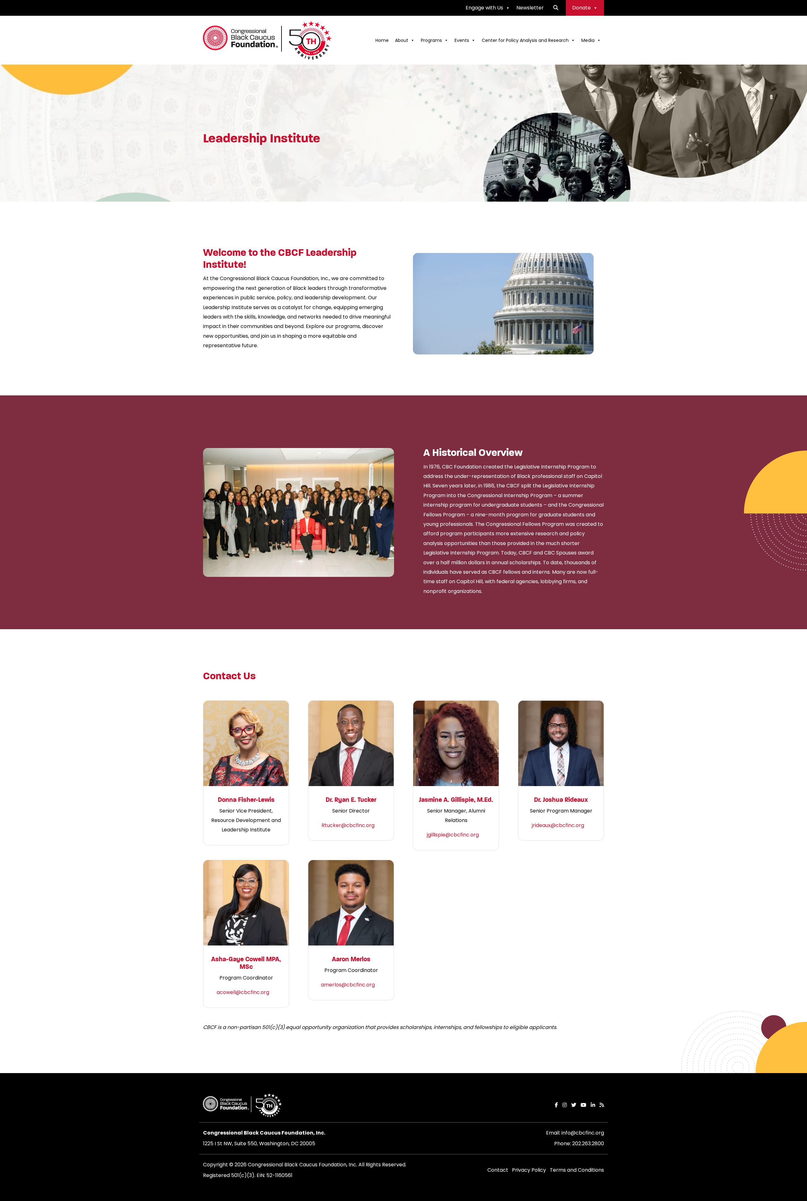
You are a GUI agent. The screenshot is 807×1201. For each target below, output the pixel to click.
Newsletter (530, 7)
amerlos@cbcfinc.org (348, 984)
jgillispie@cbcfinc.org (453, 834)
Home (382, 40)
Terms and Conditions (577, 1170)
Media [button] (588, 40)
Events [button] (462, 40)
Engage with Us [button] (484, 7)
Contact (497, 1170)
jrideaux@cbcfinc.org (558, 825)
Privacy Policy (529, 1170)
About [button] (401, 40)
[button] (555, 7)
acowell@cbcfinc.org (243, 992)
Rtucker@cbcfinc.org (348, 825)
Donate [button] (581, 7)
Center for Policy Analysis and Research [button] (525, 40)
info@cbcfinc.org (582, 1132)
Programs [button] (431, 40)
